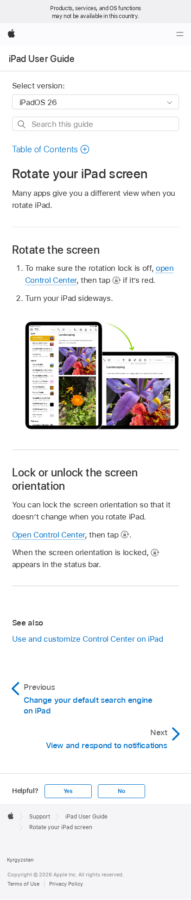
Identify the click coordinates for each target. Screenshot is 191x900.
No (121, 791)
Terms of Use (23, 884)
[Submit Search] (22, 124)
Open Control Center (48, 534)
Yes (68, 791)
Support (39, 816)
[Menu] (180, 34)
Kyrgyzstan (20, 859)
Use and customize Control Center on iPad (87, 639)
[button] (51, 149)
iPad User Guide (42, 58)
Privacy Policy (66, 884)
